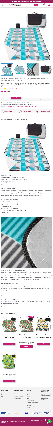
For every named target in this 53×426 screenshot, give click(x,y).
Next (51, 69)
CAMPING (16, 78)
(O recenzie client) (12, 88)
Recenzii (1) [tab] (24, 119)
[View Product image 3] (33, 69)
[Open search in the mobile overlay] (30, 5)
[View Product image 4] (46, 69)
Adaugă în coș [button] (9, 344)
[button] (3, 5)
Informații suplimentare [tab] (13, 119)
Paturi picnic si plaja (24, 78)
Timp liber (10, 78)
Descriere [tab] (3, 119)
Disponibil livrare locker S (22, 106)
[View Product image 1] (7, 69)
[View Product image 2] (20, 69)
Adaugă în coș (16, 98)
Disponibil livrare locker (11, 106)
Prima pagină (4, 78)
